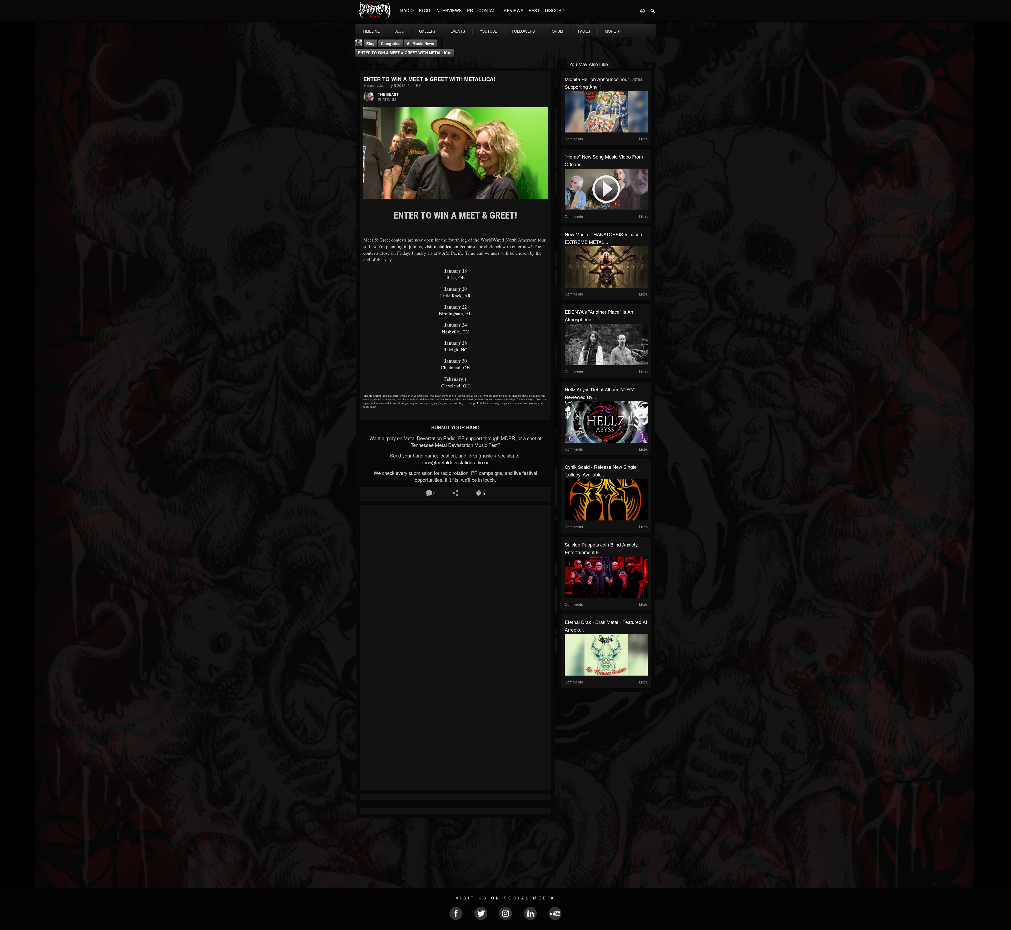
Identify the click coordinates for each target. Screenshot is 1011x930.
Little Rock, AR (455, 295)
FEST (534, 10)
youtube (488, 31)
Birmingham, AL (455, 313)
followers (523, 31)
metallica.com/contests (455, 246)
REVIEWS (513, 10)
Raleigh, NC (455, 349)
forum (556, 31)
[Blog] (361, 63)
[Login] (642, 10)
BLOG (424, 10)
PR (470, 10)
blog (399, 31)
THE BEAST (388, 94)
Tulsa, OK (455, 277)
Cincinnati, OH (455, 367)
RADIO (407, 10)
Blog (370, 43)
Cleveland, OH (455, 385)
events (457, 31)
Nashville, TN (455, 331)
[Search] (653, 10)
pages (584, 31)
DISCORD (555, 10)
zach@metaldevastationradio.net (455, 462)
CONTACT (488, 10)
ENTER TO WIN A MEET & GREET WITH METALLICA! (405, 52)
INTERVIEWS (448, 10)
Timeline (371, 31)
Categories (390, 43)
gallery (427, 31)
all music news (420, 43)
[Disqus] (455, 579)
